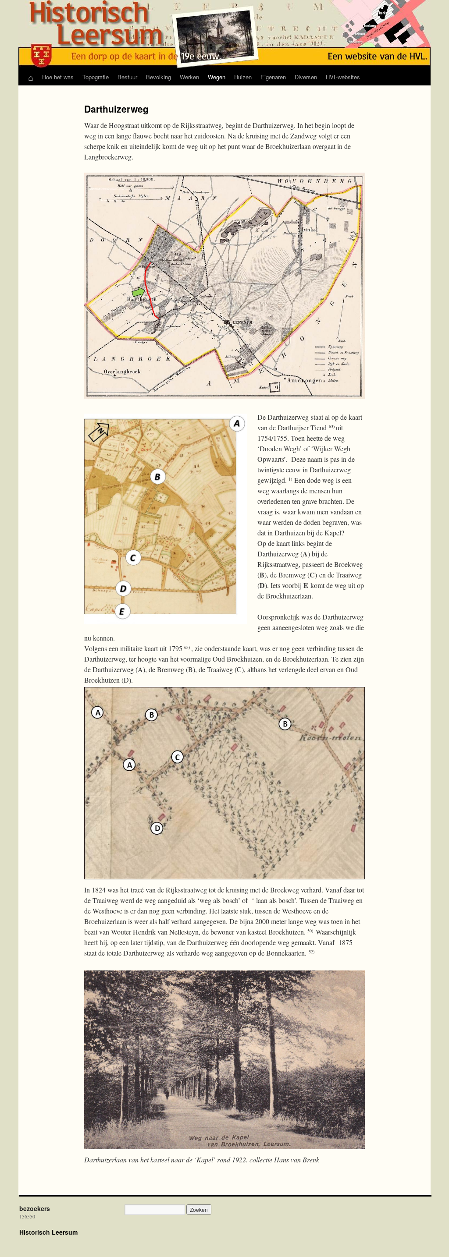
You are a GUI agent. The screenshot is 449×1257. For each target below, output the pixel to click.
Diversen (306, 77)
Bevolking (158, 77)
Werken (189, 77)
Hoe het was (58, 77)
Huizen (243, 77)
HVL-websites (343, 77)
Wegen (216, 77)
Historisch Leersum (48, 1232)
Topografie (95, 77)
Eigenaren (273, 77)
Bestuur (127, 77)
